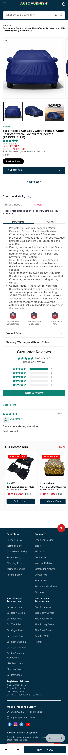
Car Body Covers (16, 612)
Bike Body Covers (44, 612)
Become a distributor (46, 586)
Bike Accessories (43, 607)
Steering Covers (15, 669)
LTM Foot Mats (15, 663)
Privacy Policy (14, 539)
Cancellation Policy (17, 551)
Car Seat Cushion (16, 641)
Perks (50, 221)
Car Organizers (15, 630)
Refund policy (14, 574)
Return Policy (14, 557)
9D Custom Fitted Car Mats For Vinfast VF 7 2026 (20, 488)
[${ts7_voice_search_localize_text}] (56, 15)
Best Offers (14, 170)
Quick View (21, 501)
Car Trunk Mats (15, 624)
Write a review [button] (34, 393)
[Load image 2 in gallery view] (33, 111)
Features (18, 221)
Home (5, 25)
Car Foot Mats (14, 618)
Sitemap (39, 592)
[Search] (61, 15)
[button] (4, 4)
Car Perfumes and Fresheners (17, 655)
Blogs (37, 545)
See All (62, 447)
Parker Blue (13, 161)
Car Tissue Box (15, 636)
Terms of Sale (14, 545)
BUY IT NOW (45, 749)
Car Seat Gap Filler (17, 647)
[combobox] (34, 15)
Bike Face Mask (43, 618)
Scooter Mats (41, 636)
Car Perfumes (14, 674)
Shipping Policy (15, 563)
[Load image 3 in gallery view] (54, 111)
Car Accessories (15, 607)
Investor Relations (44, 563)
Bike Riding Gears (44, 624)
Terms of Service (16, 568)
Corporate (40, 557)
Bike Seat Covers (43, 630)
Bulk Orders (41, 580)
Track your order (43, 539)
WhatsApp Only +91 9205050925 (27, 712)
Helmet (38, 641)
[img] (10, 414)
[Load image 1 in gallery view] (13, 111)
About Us (39, 551)
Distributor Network (45, 568)
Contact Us (40, 574)
